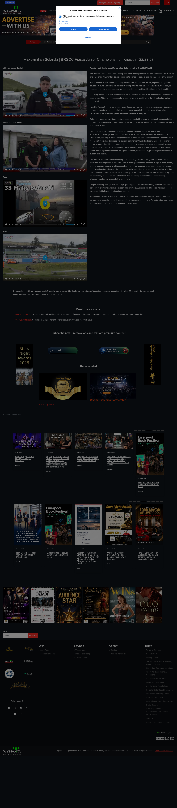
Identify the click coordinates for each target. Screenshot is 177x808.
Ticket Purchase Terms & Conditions (156, 673)
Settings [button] (88, 37)
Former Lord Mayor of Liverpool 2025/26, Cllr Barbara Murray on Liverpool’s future (148, 485)
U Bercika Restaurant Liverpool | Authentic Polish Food (147, 555)
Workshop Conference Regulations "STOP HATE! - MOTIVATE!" (157, 712)
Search (156, 3)
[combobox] (137, 2)
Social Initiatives (121, 11)
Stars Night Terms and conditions (159, 668)
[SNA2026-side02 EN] (24, 364)
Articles (48, 568)
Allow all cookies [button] (103, 29)
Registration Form (47, 654)
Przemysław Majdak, (23, 320)
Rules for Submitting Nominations (160, 690)
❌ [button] (119, 8)
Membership (150, 11)
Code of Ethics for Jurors (156, 679)
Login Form (44, 650)
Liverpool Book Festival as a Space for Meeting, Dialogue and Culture (57, 458)
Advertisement (81, 658)
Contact (114, 650)
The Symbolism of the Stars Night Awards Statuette (160, 662)
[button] (147, 42)
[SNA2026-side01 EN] (152, 364)
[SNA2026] (63, 386)
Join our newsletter (118, 654)
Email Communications (164, 751)
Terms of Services (153, 650)
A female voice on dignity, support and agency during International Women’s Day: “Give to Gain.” (88, 460)
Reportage (17, 471)
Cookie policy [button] (64, 21)
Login (167, 2)
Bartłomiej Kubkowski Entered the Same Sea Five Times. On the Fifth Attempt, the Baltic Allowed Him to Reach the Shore (58, 558)
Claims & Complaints (154, 698)
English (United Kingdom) (110, 3)
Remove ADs (10, 2)
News (139, 561)
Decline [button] (73, 29)
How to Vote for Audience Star (158, 722)
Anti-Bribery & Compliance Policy (159, 701)
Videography (80, 650)
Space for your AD (46, 404)
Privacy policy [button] (64, 24)
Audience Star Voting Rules (157, 694)
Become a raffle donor (155, 682)
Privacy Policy (152, 658)
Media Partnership (82, 654)
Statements (150, 718)
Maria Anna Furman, (23, 314)
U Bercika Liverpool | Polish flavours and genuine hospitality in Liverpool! (86, 556)
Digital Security (152, 705)
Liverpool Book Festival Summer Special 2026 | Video (118, 484)
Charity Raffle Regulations (157, 686)
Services (137, 11)
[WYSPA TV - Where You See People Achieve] (12, 10)
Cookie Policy (151, 654)
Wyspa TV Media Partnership (108, 400)
